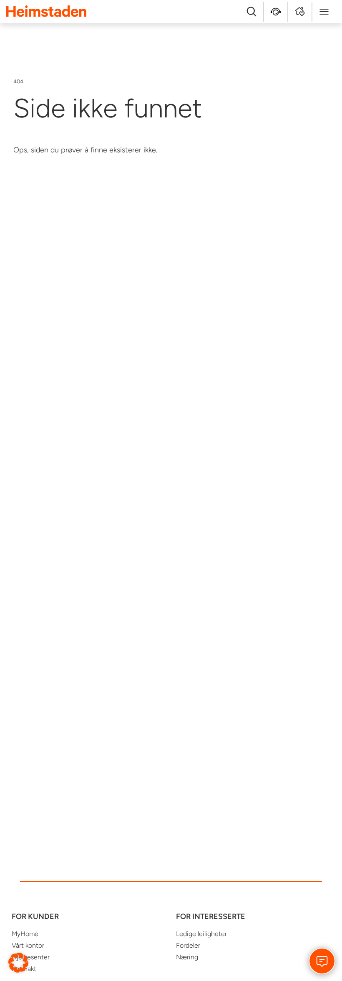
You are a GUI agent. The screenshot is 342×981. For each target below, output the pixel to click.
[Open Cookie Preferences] (18, 962)
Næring (187, 957)
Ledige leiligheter (201, 934)
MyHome (25, 934)
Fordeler (188, 945)
